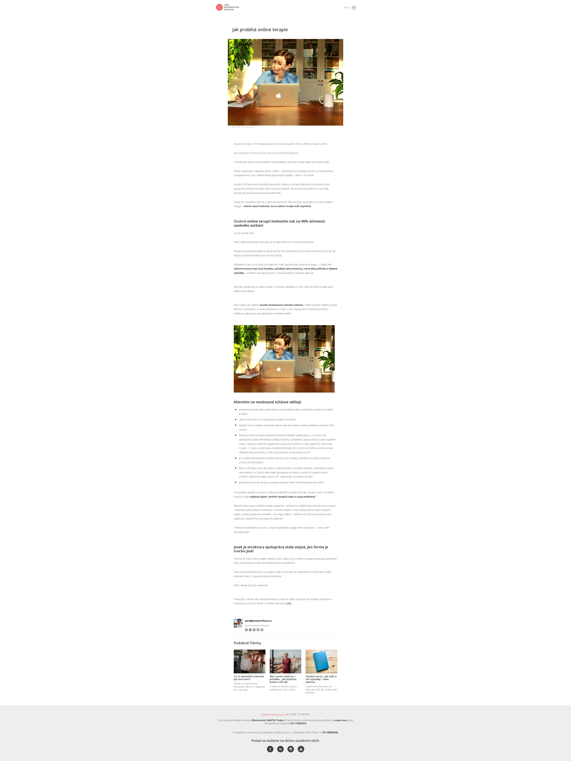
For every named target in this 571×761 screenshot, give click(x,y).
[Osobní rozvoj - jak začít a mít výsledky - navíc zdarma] (321, 661)
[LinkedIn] (254, 629)
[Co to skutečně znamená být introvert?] (249, 661)
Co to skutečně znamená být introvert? (249, 678)
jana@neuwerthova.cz (245, 127)
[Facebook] (250, 629)
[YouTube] (258, 629)
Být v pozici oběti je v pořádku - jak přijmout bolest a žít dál (283, 679)
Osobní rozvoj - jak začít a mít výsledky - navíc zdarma (321, 679)
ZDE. (289, 603)
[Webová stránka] (246, 629)
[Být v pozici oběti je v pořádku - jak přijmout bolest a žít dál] (285, 661)
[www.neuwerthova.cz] (227, 7)
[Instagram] (261, 629)
